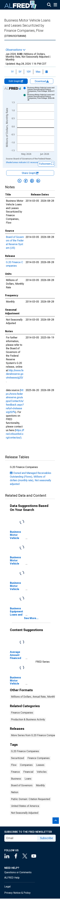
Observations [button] (14, 49)
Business (16, 778)
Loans (28, 778)
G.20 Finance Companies (25, 751)
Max (38, 71)
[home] (20, 5)
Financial (28, 771)
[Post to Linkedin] (38, 181)
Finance (15, 771)
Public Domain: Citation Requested (30, 799)
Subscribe (46, 838)
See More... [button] (31, 618)
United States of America (25, 806)
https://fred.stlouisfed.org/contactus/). (15, 434)
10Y (28, 71)
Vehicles (42, 771)
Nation (14, 792)
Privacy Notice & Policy (17, 892)
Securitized (17, 758)
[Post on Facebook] (26, 181)
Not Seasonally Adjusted (24, 812)
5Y (20, 71)
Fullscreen (45, 163)
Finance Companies (22, 712)
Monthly (40, 785)
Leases (40, 764)
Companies (26, 764)
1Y (12, 71)
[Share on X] (19, 181)
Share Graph (29, 173)
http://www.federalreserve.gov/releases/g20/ (15, 374)
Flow (13, 764)
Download (41, 81)
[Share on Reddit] (32, 181)
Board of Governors (21, 785)
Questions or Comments (18, 872)
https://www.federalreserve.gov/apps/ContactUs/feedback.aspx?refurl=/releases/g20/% (15, 401)
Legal (7, 886)
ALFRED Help (12, 877)
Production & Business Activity (28, 719)
